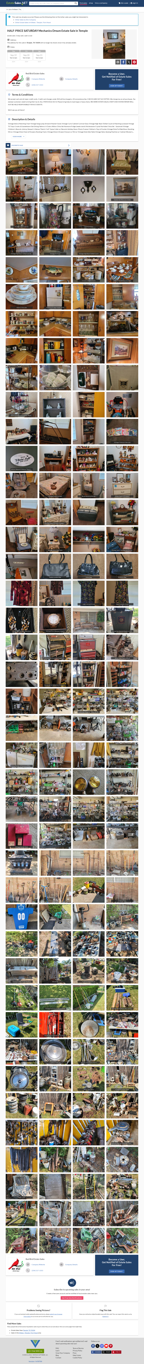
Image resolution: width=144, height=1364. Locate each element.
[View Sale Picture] (55, 162)
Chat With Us (36, 1351)
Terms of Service (78, 1348)
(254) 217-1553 (37, 85)
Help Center (77, 1355)
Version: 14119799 (35, 1361)
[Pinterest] (111, 1346)
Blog (57, 1355)
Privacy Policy (77, 1350)
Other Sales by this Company (25, 20)
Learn (57, 1350)
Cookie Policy (77, 1358)
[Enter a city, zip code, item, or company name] (75, 3)
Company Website (38, 79)
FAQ (57, 1348)
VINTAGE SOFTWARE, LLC (40, 1355)
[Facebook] (93, 1346)
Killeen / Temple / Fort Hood (28, 1333)
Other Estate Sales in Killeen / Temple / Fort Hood (33, 22)
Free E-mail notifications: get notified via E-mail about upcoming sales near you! (71, 1342)
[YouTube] (106, 1346)
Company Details (71, 79)
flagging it (105, 1316)
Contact (58, 1358)
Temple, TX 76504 (29, 1330)
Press (75, 1353)
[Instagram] (102, 1346)
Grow (63, 1353)
